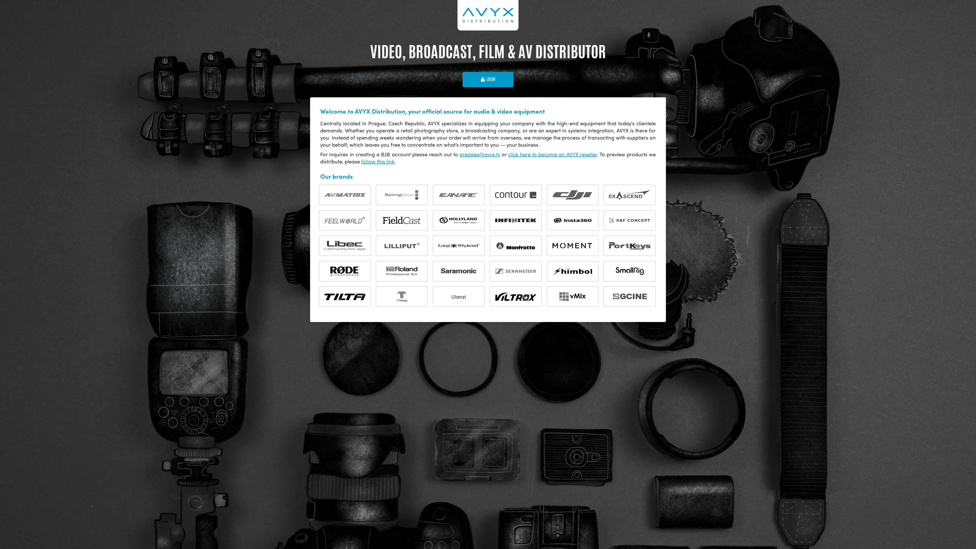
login (490, 79)
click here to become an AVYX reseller (552, 154)
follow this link (377, 161)
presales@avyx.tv (480, 154)
